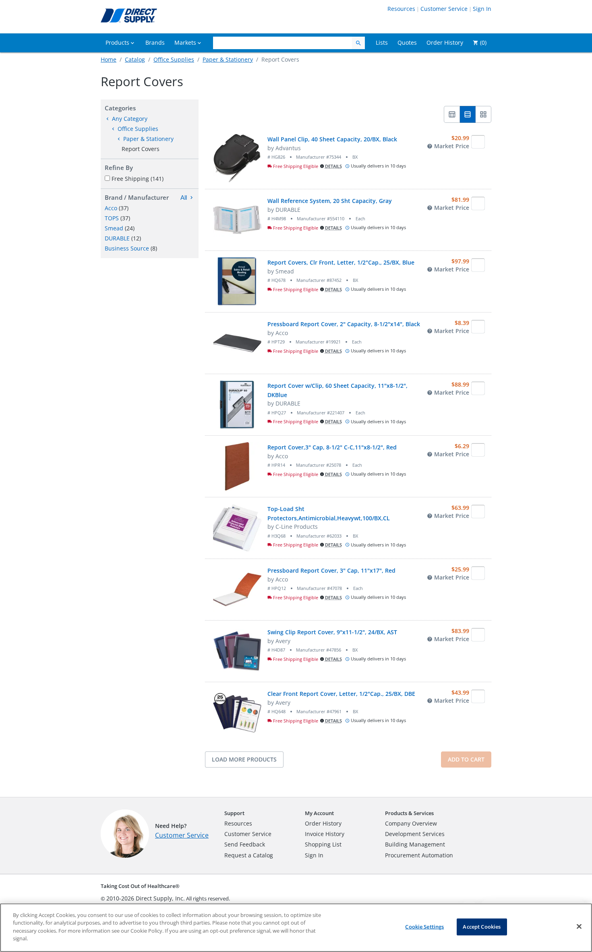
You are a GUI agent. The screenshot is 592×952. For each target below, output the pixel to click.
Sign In (482, 8)
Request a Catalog (248, 855)
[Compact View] (452, 114)
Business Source (127, 248)
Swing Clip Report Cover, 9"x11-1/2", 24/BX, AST (332, 632)
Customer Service (444, 8)
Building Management (415, 844)
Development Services (415, 834)
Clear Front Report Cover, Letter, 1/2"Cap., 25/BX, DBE (341, 693)
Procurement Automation (419, 855)
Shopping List (323, 844)
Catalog (135, 59)
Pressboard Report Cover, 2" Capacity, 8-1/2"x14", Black (343, 324)
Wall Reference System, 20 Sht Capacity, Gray (329, 201)
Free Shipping (138, 178)
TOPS (112, 218)
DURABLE (117, 238)
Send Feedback (244, 844)
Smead (114, 228)
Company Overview (411, 823)
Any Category (129, 118)
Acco (111, 208)
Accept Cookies (482, 926)
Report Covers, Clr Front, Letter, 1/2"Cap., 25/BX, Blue (340, 262)
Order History (323, 823)
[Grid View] (483, 114)
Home (108, 59)
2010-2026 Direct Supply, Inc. (145, 898)
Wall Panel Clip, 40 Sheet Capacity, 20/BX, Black (332, 139)
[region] (296, 927)
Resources (401, 8)
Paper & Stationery (228, 59)
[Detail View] (468, 114)
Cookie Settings (424, 926)
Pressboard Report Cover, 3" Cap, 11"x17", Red (331, 570)
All (183, 197)
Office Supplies (173, 59)
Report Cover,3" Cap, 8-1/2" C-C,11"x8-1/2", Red (332, 447)
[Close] (579, 926)
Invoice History (324, 834)
